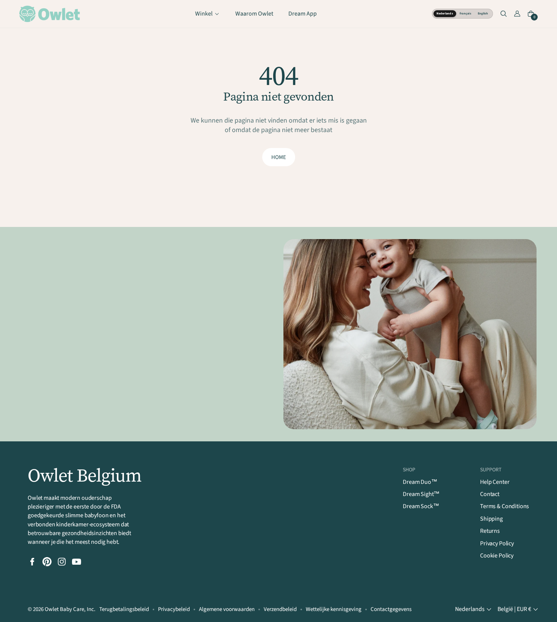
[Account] (517, 13)
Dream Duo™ (420, 482)
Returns (490, 531)
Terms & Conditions (504, 506)
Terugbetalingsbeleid (124, 609)
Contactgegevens (391, 609)
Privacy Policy (497, 543)
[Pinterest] (47, 561)
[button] (503, 13)
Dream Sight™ (421, 494)
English (483, 13)
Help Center (494, 482)
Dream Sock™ (421, 506)
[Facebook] (32, 561)
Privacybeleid (174, 609)
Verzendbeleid (280, 609)
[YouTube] (76, 561)
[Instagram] (61, 561)
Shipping (491, 519)
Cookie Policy (496, 555)
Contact (489, 494)
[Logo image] (49, 14)
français (465, 13)
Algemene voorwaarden (227, 609)
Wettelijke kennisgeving (333, 609)
